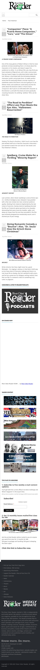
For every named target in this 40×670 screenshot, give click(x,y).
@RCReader (5, 656)
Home (4, 21)
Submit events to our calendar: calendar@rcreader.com (18, 652)
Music (5, 586)
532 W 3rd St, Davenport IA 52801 (11, 644)
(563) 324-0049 (5, 646)
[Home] (20, 6)
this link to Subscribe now (18, 548)
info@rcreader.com (7, 648)
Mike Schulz (8, 39)
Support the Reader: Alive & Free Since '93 (17, 573)
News (5, 578)
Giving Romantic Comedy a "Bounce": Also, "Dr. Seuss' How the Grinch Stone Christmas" (22, 227)
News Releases (8, 597)
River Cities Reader (27, 383)
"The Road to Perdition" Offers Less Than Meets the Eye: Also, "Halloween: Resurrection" (22, 106)
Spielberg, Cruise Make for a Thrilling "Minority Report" (22, 156)
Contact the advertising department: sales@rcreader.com (19, 650)
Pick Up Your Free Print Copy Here (14, 565)
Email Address (9, 504)
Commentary (8, 581)
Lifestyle (6, 594)
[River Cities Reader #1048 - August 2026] (20, 352)
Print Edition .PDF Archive (11, 568)
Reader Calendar (9, 576)
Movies (6, 589)
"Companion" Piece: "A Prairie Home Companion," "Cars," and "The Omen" (22, 31)
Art (4, 591)
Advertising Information (11, 570)
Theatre (6, 584)
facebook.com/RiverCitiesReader (11, 654)
